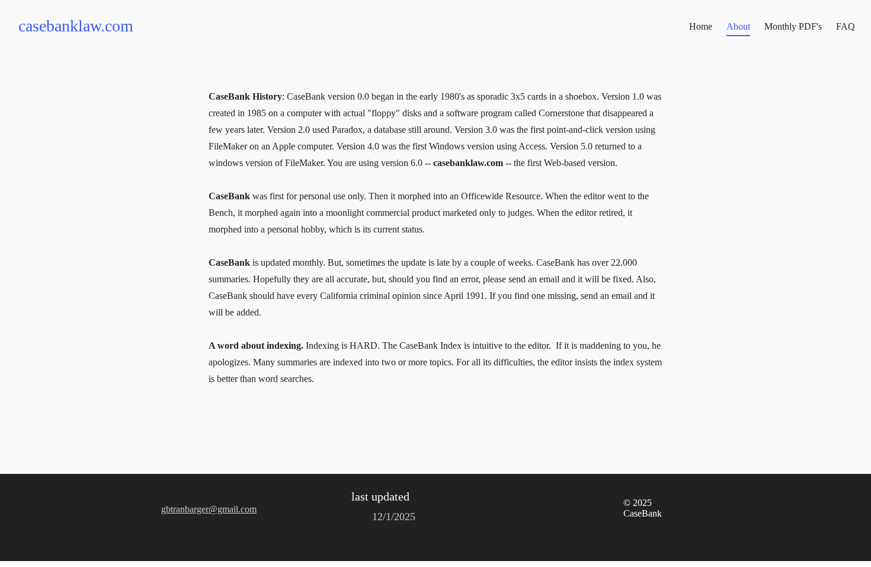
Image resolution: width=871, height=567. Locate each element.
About (738, 26)
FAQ (845, 26)
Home (700, 26)
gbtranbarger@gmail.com (209, 509)
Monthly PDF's (793, 26)
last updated (380, 496)
